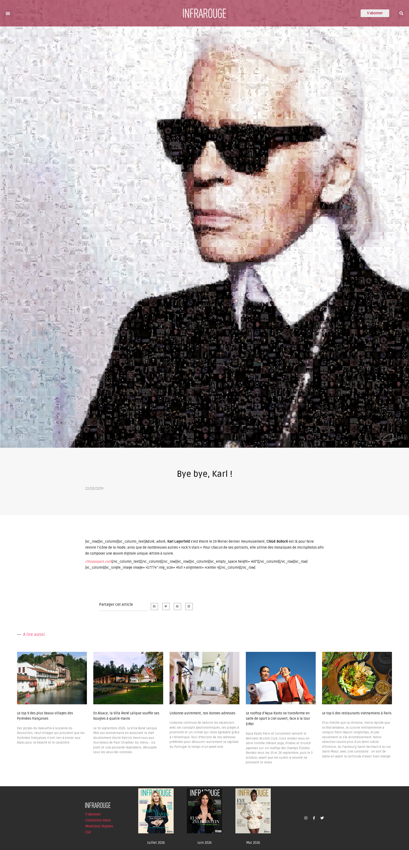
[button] (7, 13)
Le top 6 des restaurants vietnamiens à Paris (357, 713)
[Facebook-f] (314, 818)
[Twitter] (322, 818)
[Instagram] (306, 818)
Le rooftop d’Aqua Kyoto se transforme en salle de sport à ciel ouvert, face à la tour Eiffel (278, 718)
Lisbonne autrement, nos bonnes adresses (202, 713)
